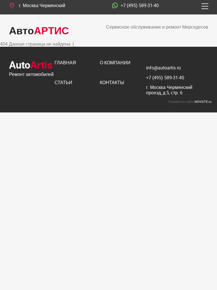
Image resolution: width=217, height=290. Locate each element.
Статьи (63, 83)
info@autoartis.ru (163, 68)
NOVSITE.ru (203, 101)
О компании (115, 63)
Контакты (112, 83)
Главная (65, 63)
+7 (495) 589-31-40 (140, 5)
